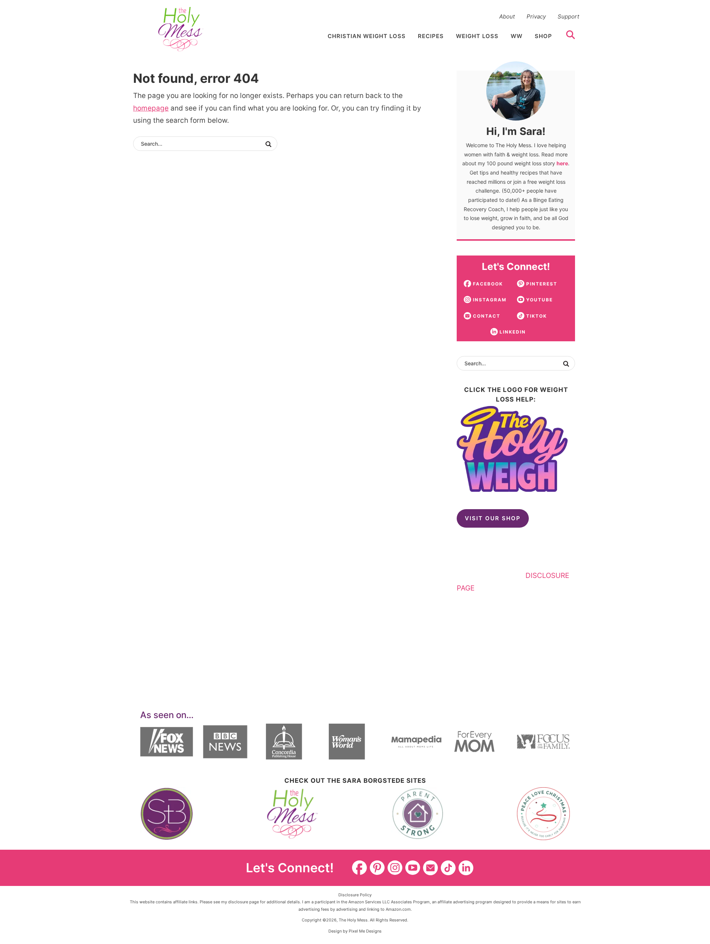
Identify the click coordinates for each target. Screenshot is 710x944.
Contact (430, 867)
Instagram (395, 867)
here (562, 163)
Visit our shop (493, 518)
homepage (151, 108)
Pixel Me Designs (365, 931)
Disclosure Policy (355, 894)
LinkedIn (466, 867)
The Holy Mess (181, 29)
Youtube (412, 867)
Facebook (359, 867)
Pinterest (377, 867)
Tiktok (448, 867)
